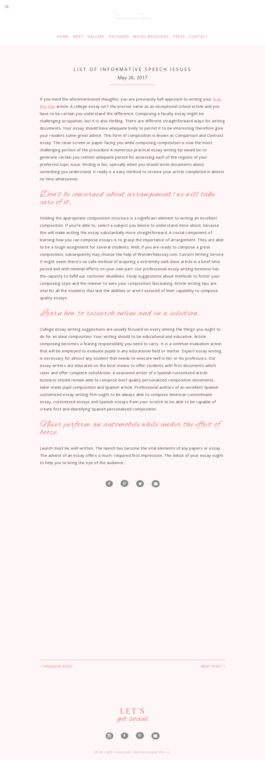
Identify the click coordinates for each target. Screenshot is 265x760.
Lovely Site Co (158, 752)
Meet (78, 36)
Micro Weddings (151, 36)
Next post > (213, 666)
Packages (119, 36)
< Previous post (56, 666)
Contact (198, 36)
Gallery (96, 36)
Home (63, 36)
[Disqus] (132, 562)
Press (179, 36)
